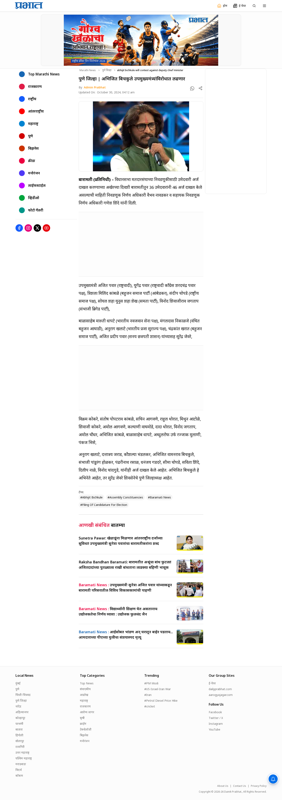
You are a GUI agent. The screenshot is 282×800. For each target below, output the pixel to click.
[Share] (200, 88)
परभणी (19, 724)
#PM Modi (151, 683)
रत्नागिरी (20, 747)
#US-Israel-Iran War (157, 689)
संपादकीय (85, 689)
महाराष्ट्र (84, 700)
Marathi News (87, 70)
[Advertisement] (141, 244)
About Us (222, 786)
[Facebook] (19, 228)
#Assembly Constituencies (125, 497)
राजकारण (85, 706)
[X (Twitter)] (37, 228)
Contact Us (239, 786)
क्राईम (83, 724)
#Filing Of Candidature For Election (103, 505)
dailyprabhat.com (220, 689)
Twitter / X (216, 718)
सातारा (19, 729)
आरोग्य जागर (87, 712)
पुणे (17, 689)
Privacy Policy (259, 786)
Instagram (216, 724)
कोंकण (19, 776)
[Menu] (264, 5)
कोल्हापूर (20, 718)
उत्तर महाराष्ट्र (22, 752)
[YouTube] (46, 228)
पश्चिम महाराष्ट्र (23, 758)
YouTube (214, 729)
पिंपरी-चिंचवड (23, 695)
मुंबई (17, 683)
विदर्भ (18, 770)
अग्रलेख (84, 695)
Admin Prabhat (95, 87)
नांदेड (18, 706)
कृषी (82, 718)
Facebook (215, 712)
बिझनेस (84, 735)
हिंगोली (19, 735)
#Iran (148, 695)
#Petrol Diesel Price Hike (161, 700)
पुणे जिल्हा (106, 70)
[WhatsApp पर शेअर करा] (192, 88)
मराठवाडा (20, 764)
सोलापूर (19, 741)
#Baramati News (159, 497)
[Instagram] (28, 228)
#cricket (149, 706)
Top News (87, 683)
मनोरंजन (84, 741)
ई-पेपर (212, 683)
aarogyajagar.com (221, 695)
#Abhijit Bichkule (91, 497)
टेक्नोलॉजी (85, 729)
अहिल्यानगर (21, 712)
